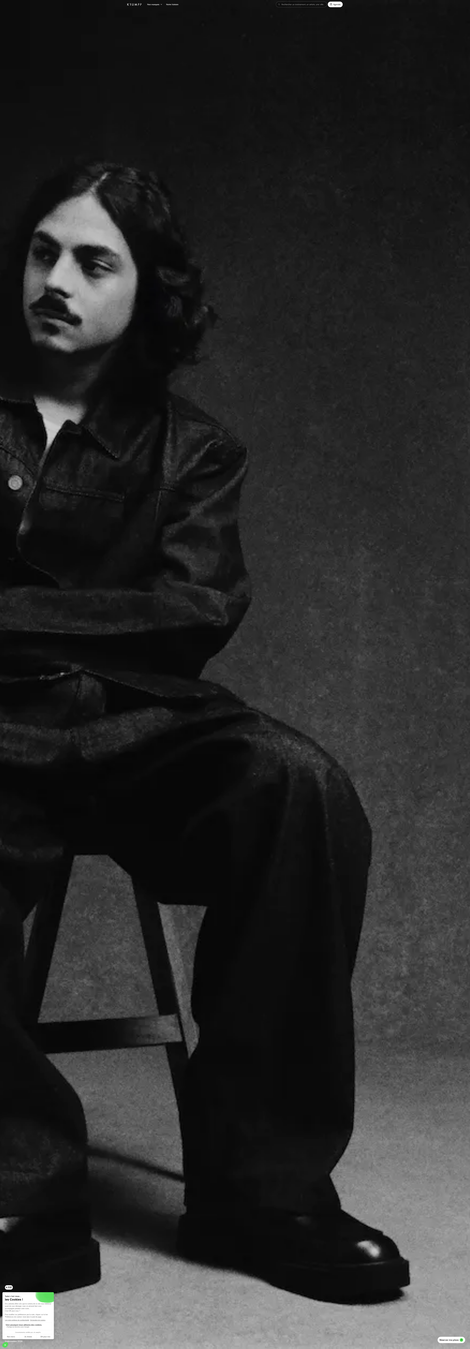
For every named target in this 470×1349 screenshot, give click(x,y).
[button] (154, 4)
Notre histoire (172, 4)
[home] (134, 4)
